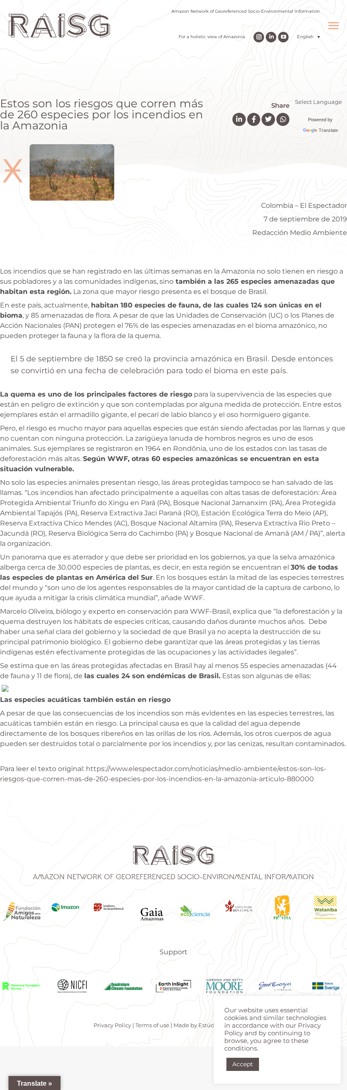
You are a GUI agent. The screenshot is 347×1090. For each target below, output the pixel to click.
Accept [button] (242, 1064)
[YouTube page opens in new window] (283, 37)
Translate (328, 130)
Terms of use (152, 1025)
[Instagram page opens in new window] (258, 37)
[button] (308, 36)
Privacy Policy (112, 1025)
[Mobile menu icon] (333, 26)
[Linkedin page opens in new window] (271, 37)
